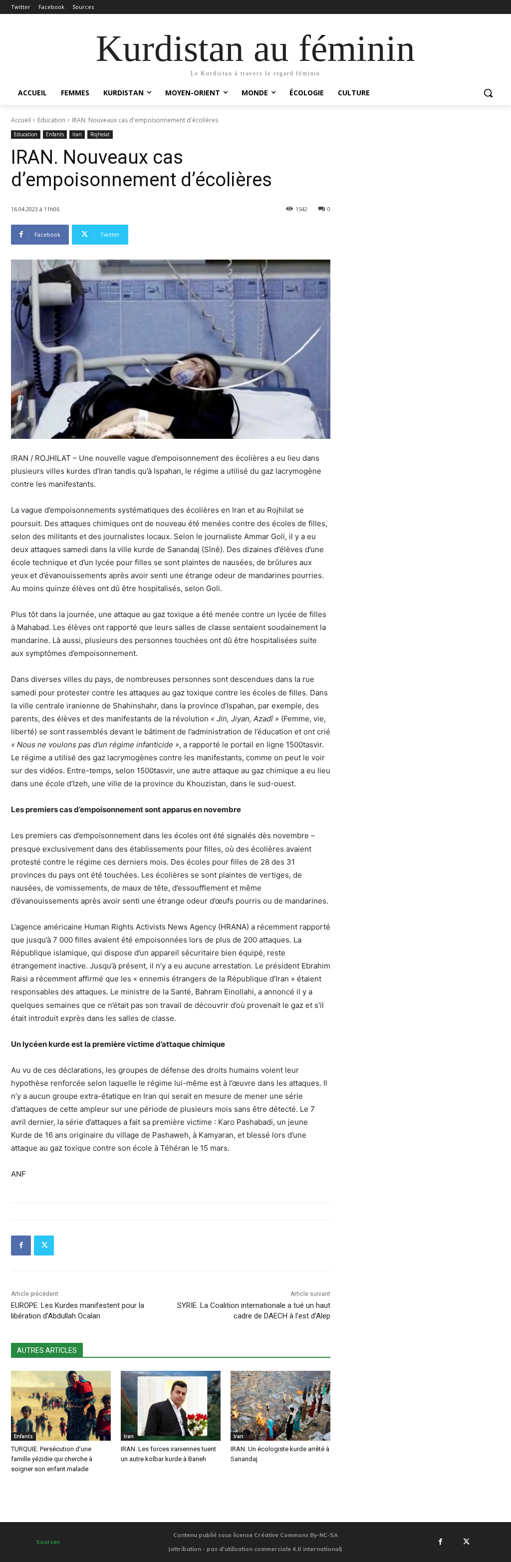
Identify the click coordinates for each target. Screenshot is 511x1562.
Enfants (55, 134)
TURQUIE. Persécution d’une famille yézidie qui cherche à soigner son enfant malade (51, 1459)
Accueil (21, 120)
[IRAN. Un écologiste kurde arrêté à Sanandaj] (280, 1406)
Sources (48, 1542)
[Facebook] (21, 1245)
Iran (77, 134)
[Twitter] (44, 1245)
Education (51, 120)
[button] (488, 93)
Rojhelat (100, 134)
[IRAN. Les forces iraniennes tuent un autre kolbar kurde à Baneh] (171, 1406)
